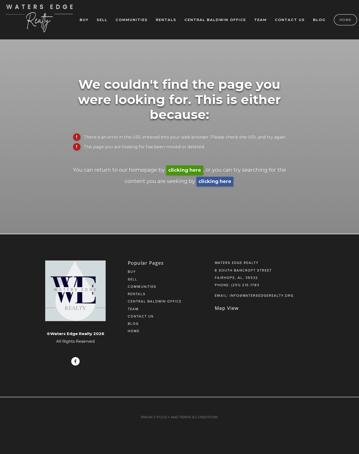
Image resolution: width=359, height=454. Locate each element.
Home (346, 19)
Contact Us (290, 20)
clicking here (184, 170)
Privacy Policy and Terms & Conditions (179, 417)
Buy (84, 20)
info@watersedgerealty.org (262, 295)
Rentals (166, 20)
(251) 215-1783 (245, 285)
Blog (319, 20)
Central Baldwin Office (215, 20)
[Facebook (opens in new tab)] (75, 361)
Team (260, 20)
